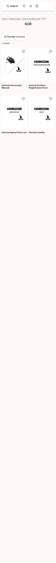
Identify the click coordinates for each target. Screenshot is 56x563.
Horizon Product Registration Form (38, 86)
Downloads (14, 19)
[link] (24, 6)
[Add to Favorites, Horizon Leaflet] (50, 98)
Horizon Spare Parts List (14, 132)
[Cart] (37, 6)
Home (4, 19)
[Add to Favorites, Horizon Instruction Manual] (23, 51)
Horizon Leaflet (37, 132)
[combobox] (14, 36)
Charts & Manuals (31, 19)
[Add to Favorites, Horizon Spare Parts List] (23, 98)
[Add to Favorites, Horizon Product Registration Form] (50, 51)
